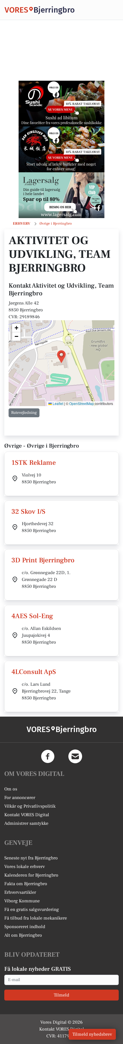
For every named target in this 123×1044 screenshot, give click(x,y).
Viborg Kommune (22, 901)
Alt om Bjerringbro (23, 935)
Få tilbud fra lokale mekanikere (35, 918)
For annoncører (19, 797)
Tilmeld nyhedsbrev (92, 1034)
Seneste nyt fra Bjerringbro (31, 858)
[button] (61, 356)
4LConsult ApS (33, 671)
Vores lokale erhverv (24, 866)
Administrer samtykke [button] (26, 823)
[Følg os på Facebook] (48, 756)
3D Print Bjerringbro (42, 560)
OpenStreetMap (81, 403)
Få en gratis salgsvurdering (31, 909)
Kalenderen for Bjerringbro (31, 875)
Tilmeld (61, 995)
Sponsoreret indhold (24, 927)
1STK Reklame (33, 462)
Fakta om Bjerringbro (25, 884)
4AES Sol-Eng (32, 616)
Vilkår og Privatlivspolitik (29, 806)
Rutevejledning (24, 412)
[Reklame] (61, 103)
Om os (10, 789)
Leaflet (57, 403)
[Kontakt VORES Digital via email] (75, 756)
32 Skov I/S (28, 511)
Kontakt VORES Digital (26, 815)
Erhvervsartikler (20, 892)
